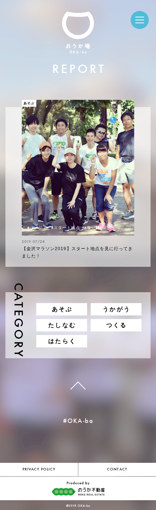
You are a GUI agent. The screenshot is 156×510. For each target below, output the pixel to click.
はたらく (62, 341)
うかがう (117, 309)
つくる (116, 325)
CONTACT (117, 470)
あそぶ (62, 309)
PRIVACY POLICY (39, 470)
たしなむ (62, 325)
